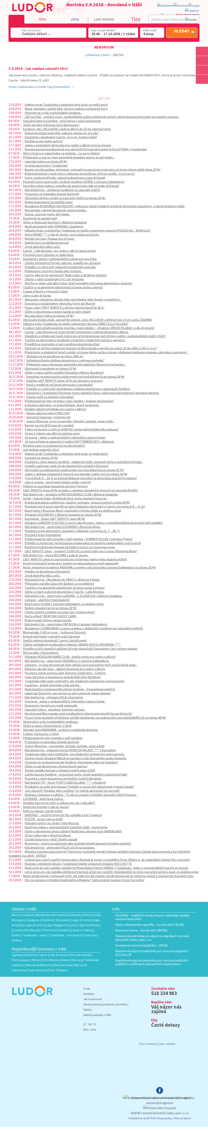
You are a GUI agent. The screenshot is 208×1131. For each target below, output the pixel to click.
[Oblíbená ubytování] (165, 5)
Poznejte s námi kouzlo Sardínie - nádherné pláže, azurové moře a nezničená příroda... (84, 462)
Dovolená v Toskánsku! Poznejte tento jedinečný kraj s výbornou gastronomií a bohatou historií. (92, 393)
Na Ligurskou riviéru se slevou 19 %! (49, 316)
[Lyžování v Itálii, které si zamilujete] (202, 69)
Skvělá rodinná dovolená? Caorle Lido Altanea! (55, 640)
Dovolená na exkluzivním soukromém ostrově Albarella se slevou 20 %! (75, 376)
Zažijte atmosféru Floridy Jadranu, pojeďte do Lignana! (63, 263)
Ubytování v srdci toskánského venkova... (51, 722)
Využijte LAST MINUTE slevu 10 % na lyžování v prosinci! (64, 381)
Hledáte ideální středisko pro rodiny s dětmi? (56, 409)
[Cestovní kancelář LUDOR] (32, 999)
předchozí (93, 55)
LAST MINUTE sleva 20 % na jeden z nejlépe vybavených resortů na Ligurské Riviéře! (80, 490)
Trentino (90, 935)
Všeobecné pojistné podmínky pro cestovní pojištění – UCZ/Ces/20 (152, 953)
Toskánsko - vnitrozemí (65, 935)
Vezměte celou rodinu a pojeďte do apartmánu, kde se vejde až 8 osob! (71, 186)
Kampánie (63, 920)
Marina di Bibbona (39, 965)
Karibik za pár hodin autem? (44, 141)
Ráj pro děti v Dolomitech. (41, 653)
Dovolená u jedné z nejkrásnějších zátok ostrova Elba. (60, 259)
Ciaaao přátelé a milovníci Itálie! (45, 291)
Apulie (29, 915)
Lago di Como (81, 920)
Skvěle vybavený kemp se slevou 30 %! (51, 608)
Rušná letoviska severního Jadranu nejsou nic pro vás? (62, 133)
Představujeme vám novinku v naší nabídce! (52, 738)
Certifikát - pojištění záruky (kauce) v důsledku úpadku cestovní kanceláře (152, 917)
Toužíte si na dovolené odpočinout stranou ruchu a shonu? (63, 287)
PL (94, 1024)
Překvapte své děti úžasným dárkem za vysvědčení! (59, 584)
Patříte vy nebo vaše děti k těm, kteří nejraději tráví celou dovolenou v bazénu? (79, 283)
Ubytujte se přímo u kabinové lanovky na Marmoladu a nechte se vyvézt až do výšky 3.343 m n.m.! (91, 348)
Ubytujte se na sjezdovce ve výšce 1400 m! (54, 356)
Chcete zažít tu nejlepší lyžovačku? (50, 397)
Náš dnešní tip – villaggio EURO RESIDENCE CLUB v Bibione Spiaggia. (70, 494)
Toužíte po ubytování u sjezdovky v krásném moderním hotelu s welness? (75, 340)
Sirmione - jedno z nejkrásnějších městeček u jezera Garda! (65, 437)
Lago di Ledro (34, 925)
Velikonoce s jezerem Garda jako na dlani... (53, 271)
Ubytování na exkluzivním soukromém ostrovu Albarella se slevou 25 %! (74, 470)
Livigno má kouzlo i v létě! (41, 734)
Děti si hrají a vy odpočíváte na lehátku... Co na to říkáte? (61, 153)
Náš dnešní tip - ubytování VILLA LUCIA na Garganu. (60, 847)
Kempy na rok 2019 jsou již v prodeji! (49, 425)
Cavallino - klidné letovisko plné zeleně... (53, 685)
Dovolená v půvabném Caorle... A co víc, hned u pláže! (61, 137)
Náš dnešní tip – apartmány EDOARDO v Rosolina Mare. (63, 527)
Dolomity (74, 915)
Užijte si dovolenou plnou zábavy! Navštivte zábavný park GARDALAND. (73, 831)
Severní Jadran (83, 930)
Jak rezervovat (92, 999)
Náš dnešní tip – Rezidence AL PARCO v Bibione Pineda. (62, 579)
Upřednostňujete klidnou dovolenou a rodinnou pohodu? (65, 360)
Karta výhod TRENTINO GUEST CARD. (51, 616)
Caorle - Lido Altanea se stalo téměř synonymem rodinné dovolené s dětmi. (77, 332)
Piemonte (50, 930)
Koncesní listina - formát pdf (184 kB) (141, 930)
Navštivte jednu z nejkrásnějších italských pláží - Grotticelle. (66, 827)
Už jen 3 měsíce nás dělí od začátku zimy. (52, 433)
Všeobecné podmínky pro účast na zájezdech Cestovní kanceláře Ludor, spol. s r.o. (152, 938)
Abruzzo (17, 915)
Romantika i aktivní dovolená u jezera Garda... (56, 210)
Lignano (17, 955)
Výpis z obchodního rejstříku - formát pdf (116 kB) (149, 925)
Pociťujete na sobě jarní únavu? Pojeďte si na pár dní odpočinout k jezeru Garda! (79, 787)
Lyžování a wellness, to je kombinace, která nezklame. (62, 405)
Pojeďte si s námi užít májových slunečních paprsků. (60, 267)
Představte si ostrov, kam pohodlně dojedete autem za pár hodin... (68, 157)
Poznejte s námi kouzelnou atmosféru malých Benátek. (63, 778)
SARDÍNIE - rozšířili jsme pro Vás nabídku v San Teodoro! (63, 815)
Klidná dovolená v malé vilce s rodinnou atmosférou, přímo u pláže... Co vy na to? (80, 174)
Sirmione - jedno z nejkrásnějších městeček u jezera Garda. (65, 701)
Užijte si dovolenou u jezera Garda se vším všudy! (58, 312)
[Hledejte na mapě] (202, 60)
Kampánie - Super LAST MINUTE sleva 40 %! (55, 519)
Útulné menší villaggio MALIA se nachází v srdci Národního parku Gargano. (76, 758)
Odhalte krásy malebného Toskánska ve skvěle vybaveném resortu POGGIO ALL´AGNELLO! (87, 230)
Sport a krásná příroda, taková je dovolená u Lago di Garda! (65, 178)
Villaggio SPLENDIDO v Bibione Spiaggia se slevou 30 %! (63, 515)
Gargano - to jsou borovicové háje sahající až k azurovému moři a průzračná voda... (81, 665)
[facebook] (159, 1093)
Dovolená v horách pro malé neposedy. (51, 705)
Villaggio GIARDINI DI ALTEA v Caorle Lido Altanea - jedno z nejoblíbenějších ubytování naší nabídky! (93, 523)
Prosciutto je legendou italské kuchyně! (52, 194)
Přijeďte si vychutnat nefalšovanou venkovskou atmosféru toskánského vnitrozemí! (83, 543)
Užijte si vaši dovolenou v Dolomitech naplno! (56, 766)
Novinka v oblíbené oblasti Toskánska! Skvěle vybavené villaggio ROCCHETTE (78, 864)
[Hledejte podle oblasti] (202, 51)
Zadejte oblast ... (36, 33)
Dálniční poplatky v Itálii (97, 1015)
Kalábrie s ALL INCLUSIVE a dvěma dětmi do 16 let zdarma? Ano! (67, 129)
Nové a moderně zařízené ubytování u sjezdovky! (59, 385)
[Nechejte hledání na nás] (192, 10)
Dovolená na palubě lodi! (40, 218)
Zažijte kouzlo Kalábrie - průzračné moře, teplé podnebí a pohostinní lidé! (76, 774)
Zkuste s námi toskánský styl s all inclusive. (54, 279)
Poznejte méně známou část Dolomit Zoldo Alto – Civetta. (65, 673)
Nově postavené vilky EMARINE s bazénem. (54, 226)
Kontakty (88, 994)
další (105, 55)
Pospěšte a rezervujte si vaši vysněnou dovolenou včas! (62, 344)
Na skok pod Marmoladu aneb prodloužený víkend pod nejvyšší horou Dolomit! (78, 713)
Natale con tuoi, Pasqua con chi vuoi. (50, 238)
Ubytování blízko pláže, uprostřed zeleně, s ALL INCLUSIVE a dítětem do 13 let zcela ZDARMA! (87, 320)
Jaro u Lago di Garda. (37, 295)
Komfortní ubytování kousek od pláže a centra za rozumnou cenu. (70, 547)
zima (93, 1029)
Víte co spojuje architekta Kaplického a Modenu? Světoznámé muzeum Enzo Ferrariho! (84, 880)
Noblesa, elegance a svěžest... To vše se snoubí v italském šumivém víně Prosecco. (81, 795)
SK (90, 1024)
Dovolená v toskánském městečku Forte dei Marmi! (60, 303)
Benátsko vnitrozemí (51, 915)
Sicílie (16, 935)
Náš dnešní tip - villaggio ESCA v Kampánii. (54, 697)
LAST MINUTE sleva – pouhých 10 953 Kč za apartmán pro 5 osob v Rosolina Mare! (81, 551)
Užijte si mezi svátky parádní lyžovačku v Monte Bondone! (64, 372)
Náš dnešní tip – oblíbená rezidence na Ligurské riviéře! (62, 190)
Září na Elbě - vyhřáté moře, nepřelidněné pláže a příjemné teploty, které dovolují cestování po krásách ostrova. (102, 117)
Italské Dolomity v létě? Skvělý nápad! (51, 839)
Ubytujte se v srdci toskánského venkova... (53, 113)
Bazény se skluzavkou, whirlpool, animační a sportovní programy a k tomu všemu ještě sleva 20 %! (92, 169)
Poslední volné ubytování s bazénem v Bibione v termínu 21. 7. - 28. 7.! (72, 531)
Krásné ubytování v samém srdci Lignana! (51, 636)
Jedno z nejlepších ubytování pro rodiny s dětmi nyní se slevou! (68, 145)
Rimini (36, 960)
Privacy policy (164, 1118)
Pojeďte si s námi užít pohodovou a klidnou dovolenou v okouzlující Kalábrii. (78, 389)
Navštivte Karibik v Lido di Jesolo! (46, 807)
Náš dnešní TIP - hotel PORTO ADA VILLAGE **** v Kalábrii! (65, 782)
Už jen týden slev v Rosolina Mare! (48, 835)
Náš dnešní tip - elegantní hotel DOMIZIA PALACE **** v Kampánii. (70, 750)
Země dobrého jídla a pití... (43, 247)
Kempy (77, 960)
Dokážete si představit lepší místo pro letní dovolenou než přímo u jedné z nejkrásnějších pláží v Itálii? (95, 336)
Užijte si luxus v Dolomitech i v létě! (47, 726)
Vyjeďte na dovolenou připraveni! (47, 571)
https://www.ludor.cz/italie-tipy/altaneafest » (41, 87)
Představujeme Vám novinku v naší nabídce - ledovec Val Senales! (69, 401)
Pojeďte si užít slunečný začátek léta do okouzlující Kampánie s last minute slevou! (80, 648)
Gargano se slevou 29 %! (41, 458)
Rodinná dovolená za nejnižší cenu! (49, 202)
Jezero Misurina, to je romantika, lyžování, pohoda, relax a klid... (70, 421)
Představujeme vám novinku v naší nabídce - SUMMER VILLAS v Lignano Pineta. (79, 539)
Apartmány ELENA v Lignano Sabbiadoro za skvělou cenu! (64, 604)
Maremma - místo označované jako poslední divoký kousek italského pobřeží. (78, 843)
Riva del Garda (80, 955)
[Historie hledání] (180, 5)
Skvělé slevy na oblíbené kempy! (47, 243)
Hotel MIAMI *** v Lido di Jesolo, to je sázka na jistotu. (62, 234)
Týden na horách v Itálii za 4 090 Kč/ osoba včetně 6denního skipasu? (72, 429)
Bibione (30, 955)
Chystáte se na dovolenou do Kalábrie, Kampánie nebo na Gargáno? (71, 762)
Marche (35, 930)
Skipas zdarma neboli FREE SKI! (48, 413)
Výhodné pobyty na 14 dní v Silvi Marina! (52, 823)
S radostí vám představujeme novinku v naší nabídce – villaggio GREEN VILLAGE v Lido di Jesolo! (88, 328)
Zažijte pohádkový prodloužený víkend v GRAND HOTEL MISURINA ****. (72, 644)
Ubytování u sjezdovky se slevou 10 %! (50, 368)
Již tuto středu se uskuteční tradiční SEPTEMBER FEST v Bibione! (69, 441)
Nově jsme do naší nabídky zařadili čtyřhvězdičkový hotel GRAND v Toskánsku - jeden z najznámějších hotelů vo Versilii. (106, 868)
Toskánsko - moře (34, 935)
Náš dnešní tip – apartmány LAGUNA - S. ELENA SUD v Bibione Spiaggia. (73, 596)
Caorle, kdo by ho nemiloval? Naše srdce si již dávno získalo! (66, 275)
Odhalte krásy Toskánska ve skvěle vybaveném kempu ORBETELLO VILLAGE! (75, 324)
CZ (85, 1024)
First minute (147, 1044)
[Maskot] (202, 79)
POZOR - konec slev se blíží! (44, 819)
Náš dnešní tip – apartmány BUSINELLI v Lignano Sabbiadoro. (67, 661)
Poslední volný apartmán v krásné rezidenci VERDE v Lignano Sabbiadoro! (73, 182)
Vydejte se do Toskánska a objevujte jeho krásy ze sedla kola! (66, 105)
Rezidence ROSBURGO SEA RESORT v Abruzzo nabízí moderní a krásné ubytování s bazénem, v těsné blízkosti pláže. (105, 206)
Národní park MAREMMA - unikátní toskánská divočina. (60, 730)
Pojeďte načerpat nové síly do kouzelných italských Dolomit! (66, 466)
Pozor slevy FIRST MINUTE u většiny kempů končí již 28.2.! (64, 307)
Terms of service (182, 1118)
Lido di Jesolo (59, 955)
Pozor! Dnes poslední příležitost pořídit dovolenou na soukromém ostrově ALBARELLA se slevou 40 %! (95, 718)
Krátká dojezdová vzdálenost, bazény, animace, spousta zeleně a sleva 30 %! (77, 502)
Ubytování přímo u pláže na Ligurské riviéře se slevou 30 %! (65, 198)
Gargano (33, 920)
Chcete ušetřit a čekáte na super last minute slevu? (60, 612)
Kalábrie (47, 920)
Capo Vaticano (38, 970)
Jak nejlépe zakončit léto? (41, 450)
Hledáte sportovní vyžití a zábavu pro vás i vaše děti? (59, 803)
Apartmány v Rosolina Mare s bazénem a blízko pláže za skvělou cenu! (73, 510)
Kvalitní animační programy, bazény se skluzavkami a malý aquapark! (70, 563)
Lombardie (20, 930)
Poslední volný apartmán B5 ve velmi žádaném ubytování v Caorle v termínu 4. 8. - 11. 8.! (85, 506)
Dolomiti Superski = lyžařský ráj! (48, 417)
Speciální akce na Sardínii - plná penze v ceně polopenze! (62, 121)
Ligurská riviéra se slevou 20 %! (46, 161)
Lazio (72, 925)
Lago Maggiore (56, 925)
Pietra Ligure (21, 960)
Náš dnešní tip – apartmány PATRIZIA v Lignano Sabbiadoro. (66, 624)
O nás (86, 988)
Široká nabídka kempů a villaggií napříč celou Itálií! (60, 770)
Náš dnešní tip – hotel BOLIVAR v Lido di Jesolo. (55, 555)
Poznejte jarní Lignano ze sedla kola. (48, 255)
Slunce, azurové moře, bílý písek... (47, 214)
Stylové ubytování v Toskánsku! (46, 165)
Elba (86, 915)
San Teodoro (58, 970)
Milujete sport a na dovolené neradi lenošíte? (54, 446)
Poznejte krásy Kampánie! (43, 535)
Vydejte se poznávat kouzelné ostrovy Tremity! (55, 486)
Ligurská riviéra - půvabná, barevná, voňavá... (55, 709)
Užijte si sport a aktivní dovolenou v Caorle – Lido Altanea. (64, 592)
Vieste (65, 960)
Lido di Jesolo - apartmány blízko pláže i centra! (58, 482)
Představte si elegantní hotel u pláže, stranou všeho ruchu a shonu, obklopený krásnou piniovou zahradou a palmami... (106, 352)
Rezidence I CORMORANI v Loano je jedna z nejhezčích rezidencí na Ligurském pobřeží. (84, 628)
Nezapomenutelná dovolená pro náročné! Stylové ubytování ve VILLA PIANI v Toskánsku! (86, 149)
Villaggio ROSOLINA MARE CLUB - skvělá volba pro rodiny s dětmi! (70, 657)
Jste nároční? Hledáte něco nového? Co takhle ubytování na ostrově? (72, 791)
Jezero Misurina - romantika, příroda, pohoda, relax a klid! (64, 746)
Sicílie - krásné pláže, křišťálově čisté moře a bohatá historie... (65, 498)
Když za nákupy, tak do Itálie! (43, 811)
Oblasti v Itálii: (24, 909)
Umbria (17, 940)
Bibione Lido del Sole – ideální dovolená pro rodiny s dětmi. (65, 669)
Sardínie (64, 930)
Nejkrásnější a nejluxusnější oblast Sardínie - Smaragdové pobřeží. (70, 689)
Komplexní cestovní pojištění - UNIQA (141, 945)
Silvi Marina (51, 960)
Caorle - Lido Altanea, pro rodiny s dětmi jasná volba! (59, 251)
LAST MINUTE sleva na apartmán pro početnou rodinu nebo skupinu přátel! (75, 559)
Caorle (42, 955)
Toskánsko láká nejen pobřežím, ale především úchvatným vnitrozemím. (75, 681)
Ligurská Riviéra (89, 925)
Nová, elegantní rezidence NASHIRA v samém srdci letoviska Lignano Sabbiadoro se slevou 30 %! (89, 567)
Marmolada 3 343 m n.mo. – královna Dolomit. (54, 632)
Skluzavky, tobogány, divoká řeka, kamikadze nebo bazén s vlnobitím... (73, 299)
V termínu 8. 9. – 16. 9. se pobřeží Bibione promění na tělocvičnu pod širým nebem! (81, 478)
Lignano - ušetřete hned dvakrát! (47, 600)
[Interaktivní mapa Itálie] (193, 5)
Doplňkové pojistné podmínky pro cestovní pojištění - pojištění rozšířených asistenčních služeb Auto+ (152, 962)
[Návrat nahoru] (202, 88)
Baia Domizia (63, 965)
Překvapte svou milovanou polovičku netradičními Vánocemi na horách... (76, 364)
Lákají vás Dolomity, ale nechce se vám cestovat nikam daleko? (68, 693)
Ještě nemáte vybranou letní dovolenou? (51, 125)
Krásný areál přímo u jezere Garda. (48, 620)
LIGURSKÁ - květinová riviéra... (43, 799)
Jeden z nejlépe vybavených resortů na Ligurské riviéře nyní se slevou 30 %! (76, 474)
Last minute (104, 19)
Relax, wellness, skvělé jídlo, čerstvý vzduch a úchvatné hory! (66, 109)
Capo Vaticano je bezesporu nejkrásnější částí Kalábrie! (63, 677)
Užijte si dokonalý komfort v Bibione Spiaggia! (55, 222)
